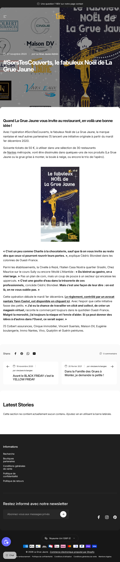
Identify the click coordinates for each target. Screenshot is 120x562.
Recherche (8, 453)
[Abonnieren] (63, 514)
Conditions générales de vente (14, 467)
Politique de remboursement (19, 557)
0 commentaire (110, 353)
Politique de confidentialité (10, 475)
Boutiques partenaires (9, 460)
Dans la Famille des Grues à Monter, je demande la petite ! (84, 373)
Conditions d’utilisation (63, 557)
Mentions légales (105, 557)
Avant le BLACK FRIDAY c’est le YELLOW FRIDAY (33, 377)
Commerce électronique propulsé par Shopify (72, 552)
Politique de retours (13, 481)
